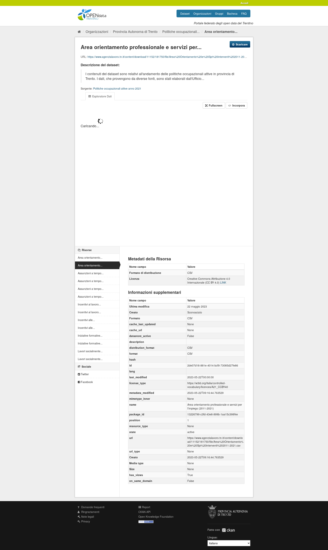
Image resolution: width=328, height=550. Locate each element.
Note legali (87, 516)
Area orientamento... (220, 31)
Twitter (84, 374)
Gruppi (219, 13)
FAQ (244, 13)
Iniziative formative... (90, 335)
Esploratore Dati (101, 96)
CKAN (228, 530)
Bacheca (232, 13)
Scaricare (241, 44)
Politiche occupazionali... (181, 31)
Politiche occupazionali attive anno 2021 (117, 88)
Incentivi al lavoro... (89, 304)
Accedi (244, 3)
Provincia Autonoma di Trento (135, 31)
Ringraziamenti (89, 512)
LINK (223, 282)
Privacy (85, 521)
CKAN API (144, 512)
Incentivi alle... (86, 320)
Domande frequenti (92, 507)
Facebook (86, 382)
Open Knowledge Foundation (155, 516)
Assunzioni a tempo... (91, 273)
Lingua (212, 537)
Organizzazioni (202, 13)
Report (145, 507)
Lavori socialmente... (90, 351)
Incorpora (238, 105)
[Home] (79, 31)
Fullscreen (215, 105)
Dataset (185, 13)
